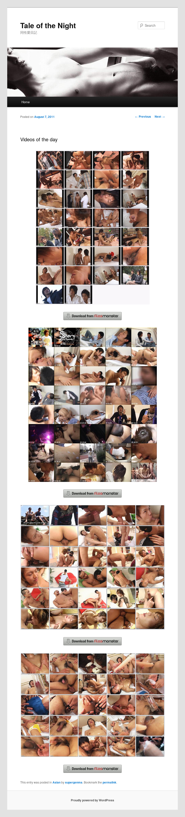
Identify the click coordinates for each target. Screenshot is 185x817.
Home (25, 102)
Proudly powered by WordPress (92, 800)
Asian (56, 782)
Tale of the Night (48, 25)
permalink (109, 782)
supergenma (73, 782)
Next (160, 116)
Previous (143, 116)
